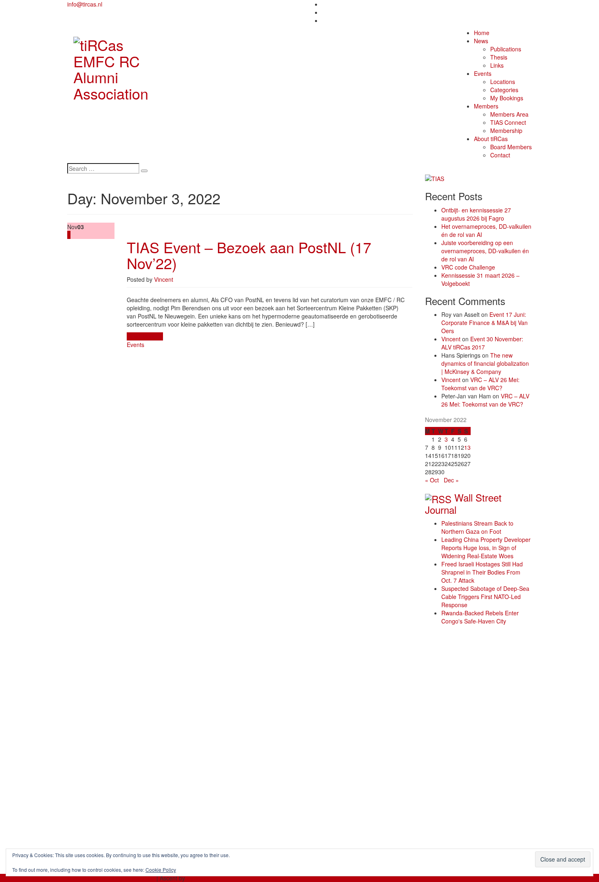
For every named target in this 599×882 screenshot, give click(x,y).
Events (482, 73)
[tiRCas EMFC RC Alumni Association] (120, 66)
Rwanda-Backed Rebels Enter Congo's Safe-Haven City (480, 617)
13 (467, 447)
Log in (91, 841)
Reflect (92, 673)
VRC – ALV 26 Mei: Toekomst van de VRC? (480, 384)
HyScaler (198, 878)
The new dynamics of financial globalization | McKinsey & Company (485, 363)
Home (481, 33)
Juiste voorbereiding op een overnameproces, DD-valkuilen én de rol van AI (485, 251)
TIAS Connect (508, 122)
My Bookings (506, 98)
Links (497, 65)
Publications (505, 49)
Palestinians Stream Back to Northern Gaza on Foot (477, 527)
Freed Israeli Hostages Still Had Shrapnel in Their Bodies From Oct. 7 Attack (482, 572)
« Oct (432, 480)
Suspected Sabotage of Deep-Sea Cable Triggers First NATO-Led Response (485, 596)
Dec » (451, 480)
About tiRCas (491, 139)
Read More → (145, 336)
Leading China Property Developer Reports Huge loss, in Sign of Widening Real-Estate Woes (486, 547)
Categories (504, 90)
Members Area (509, 114)
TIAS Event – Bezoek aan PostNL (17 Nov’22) (249, 255)
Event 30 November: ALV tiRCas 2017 (482, 343)
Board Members (511, 147)
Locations (502, 81)
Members (486, 106)
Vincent (163, 279)
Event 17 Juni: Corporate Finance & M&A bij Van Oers (484, 322)
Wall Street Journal (463, 503)
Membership (506, 130)
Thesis (498, 57)
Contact (500, 155)
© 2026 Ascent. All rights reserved (111, 878)
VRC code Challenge (468, 267)
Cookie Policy (160, 869)
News (481, 41)
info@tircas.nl (84, 4)
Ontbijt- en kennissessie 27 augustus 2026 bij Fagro (476, 214)
